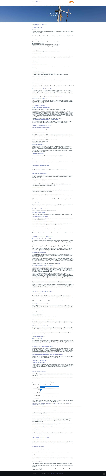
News (47, 5)
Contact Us (69, 5)
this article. (40, 461)
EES (44, 5)
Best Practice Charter (57, 5)
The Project (35, 5)
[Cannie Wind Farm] (71, 2)
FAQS (50, 5)
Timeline (41, 5)
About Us (64, 5)
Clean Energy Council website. (57, 96)
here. (35, 261)
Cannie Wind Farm (37, 2)
